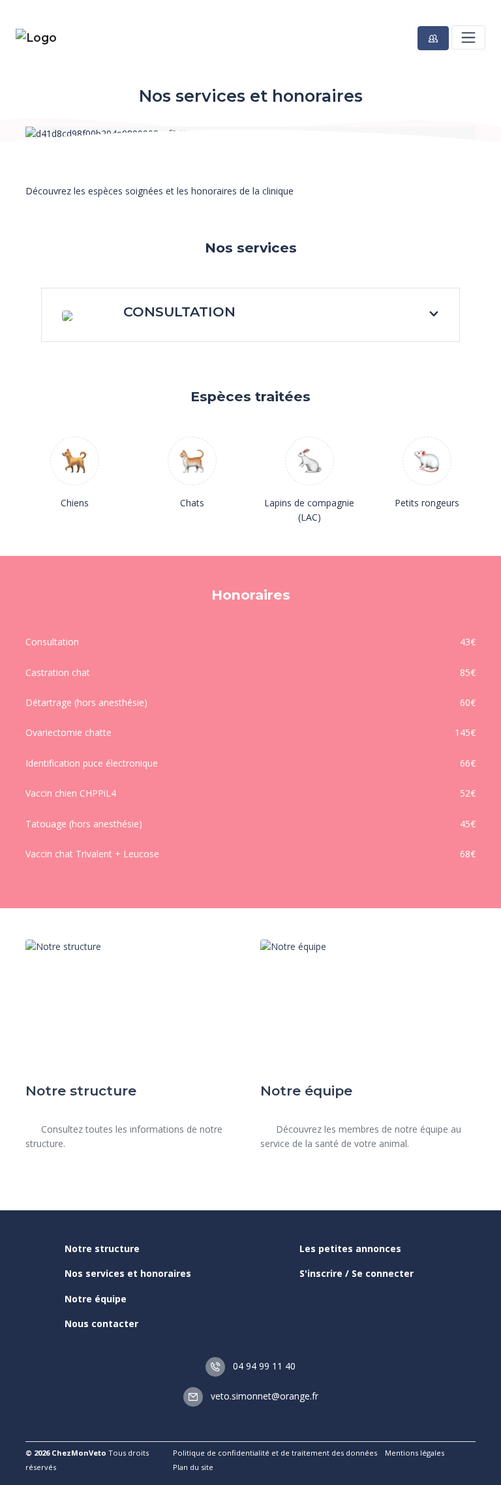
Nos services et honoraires (128, 1273)
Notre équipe (96, 1299)
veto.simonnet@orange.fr (263, 1396)
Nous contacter (101, 1323)
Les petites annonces (350, 1248)
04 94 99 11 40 (263, 1366)
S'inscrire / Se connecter (356, 1273)
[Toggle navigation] (468, 37)
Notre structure (102, 1248)
